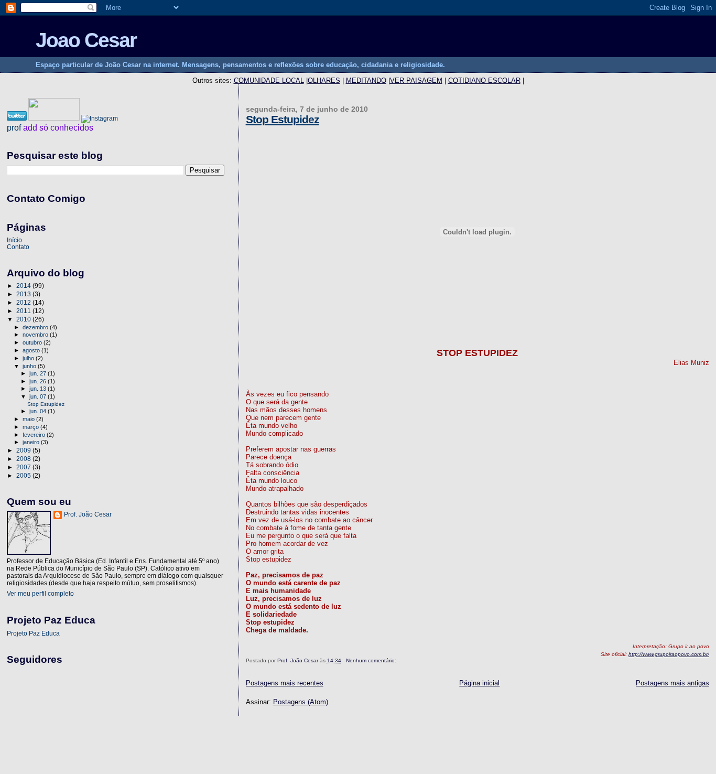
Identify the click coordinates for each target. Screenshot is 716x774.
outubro (33, 342)
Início (14, 239)
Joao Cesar (86, 40)
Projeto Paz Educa (33, 633)
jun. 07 (38, 396)
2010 (24, 319)
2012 (24, 302)
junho (30, 366)
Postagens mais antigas (672, 683)
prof (14, 127)
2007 (24, 467)
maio (29, 419)
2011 (24, 310)
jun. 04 (38, 411)
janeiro (32, 442)
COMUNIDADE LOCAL (269, 80)
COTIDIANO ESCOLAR (484, 80)
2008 (24, 458)
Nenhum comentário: (372, 660)
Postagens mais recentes (284, 683)
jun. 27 (38, 373)
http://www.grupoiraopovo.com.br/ (668, 654)
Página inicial (479, 683)
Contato (18, 246)
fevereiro (35, 435)
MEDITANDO (366, 80)
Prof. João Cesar (88, 514)
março (31, 427)
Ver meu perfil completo (40, 593)
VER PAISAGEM (416, 80)
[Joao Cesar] (54, 118)
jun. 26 (38, 381)
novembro (36, 334)
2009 (24, 450)
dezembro (36, 327)
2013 (24, 294)
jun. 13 (38, 388)
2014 (24, 285)
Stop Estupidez (282, 119)
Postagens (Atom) (300, 702)
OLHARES (324, 80)
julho (29, 358)
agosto (32, 350)
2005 (24, 475)
